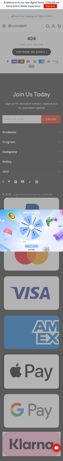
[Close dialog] (61, 211)
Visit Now (50, 6)
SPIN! (31, 246)
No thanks (31, 249)
